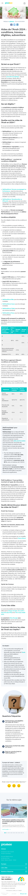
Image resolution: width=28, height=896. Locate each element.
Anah (23, 652)
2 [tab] (6, 832)
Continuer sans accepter (4, 893)
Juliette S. (11, 21)
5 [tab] (11, 832)
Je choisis (14, 893)
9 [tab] (18, 832)
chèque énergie (12, 610)
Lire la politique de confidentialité (8, 888)
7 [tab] (14, 832)
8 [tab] (16, 832)
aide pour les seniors (19, 441)
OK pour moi (23, 893)
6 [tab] (13, 832)
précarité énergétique (12, 76)
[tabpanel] (14, 818)
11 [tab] (21, 832)
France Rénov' (22, 538)
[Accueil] (8, 3)
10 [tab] (19, 832)
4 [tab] (9, 832)
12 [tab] (23, 832)
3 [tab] (8, 832)
